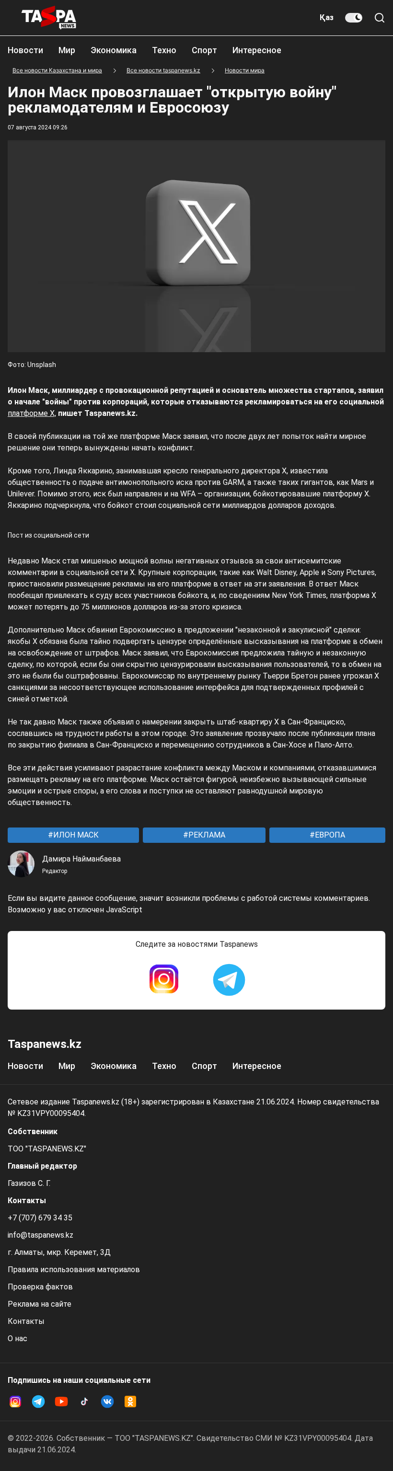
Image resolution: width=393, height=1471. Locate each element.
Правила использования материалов (74, 1269)
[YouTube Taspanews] (61, 1401)
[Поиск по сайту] (379, 17)
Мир (66, 50)
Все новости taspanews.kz (163, 70)
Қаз (327, 17)
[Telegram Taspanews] (229, 980)
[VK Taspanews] (107, 1401)
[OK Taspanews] (130, 1401)
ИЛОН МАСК (75, 834)
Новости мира (245, 70)
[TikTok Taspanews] (84, 1401)
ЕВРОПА (329, 834)
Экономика (114, 50)
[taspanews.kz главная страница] (49, 18)
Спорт (204, 50)
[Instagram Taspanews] (164, 980)
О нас (17, 1338)
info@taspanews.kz (40, 1235)
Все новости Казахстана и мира (57, 70)
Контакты (26, 1321)
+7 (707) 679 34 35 (40, 1217)
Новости (25, 50)
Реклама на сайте (39, 1304)
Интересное (256, 50)
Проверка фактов (40, 1286)
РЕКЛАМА (205, 834)
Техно (164, 50)
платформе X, (32, 413)
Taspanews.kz (44, 1044)
